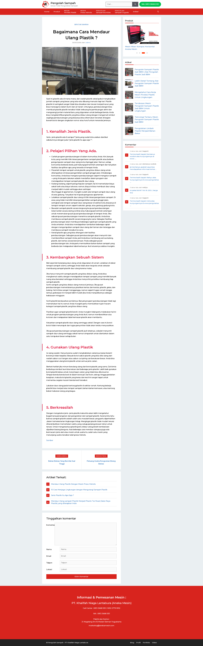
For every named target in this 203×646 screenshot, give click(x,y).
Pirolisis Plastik (70, 11)
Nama (49, 549)
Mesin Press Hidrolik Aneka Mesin (141, 47)
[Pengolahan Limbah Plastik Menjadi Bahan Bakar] (129, 131)
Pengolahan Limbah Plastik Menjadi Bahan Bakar (145, 131)
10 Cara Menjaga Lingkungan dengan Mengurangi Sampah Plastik (79, 490)
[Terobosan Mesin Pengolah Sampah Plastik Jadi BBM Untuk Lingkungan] (129, 107)
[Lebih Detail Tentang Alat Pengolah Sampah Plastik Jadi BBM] (129, 83)
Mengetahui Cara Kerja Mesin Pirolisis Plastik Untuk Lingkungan (145, 94)
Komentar (50, 525)
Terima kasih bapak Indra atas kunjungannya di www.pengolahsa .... (144, 203)
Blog (132, 643)
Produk (57, 12)
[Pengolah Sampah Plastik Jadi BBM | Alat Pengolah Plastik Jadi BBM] (129, 72)
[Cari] (135, 4)
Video (154, 643)
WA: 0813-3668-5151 (150, 4)
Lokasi (49, 569)
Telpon (49, 563)
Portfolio (146, 643)
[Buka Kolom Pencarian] (158, 11)
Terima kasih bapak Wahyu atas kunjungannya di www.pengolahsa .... (144, 180)
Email (48, 556)
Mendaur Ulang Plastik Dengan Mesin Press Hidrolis (73, 484)
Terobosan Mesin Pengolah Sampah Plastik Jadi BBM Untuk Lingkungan (147, 107)
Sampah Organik (122, 11)
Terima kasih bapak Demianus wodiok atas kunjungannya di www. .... (142, 156)
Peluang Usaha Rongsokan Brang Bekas (101, 462)
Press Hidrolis (86, 11)
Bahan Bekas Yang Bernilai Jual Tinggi (61, 462)
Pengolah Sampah (63, 3)
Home (46, 12)
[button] (137, 53)
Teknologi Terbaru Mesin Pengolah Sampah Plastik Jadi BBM (147, 119)
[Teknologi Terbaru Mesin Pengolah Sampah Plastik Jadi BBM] (129, 120)
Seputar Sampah (81, 24)
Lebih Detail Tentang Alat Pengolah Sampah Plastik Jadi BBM (147, 83)
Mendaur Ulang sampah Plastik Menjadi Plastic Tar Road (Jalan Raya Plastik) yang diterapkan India (80, 502)
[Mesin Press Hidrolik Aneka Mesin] (142, 34)
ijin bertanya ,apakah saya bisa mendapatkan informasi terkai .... (143, 168)
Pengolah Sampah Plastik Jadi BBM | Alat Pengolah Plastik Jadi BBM (147, 72)
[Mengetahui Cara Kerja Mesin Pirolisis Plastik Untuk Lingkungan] (129, 95)
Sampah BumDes (103, 11)
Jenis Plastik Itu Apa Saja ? (62, 495)
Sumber (49, 440)
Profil (138, 643)
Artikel (136, 12)
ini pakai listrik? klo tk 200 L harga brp (144, 191)
